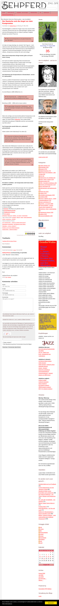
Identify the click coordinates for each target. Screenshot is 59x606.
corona (42, 529)
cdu (41, 527)
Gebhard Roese (13, 25)
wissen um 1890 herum (44, 375)
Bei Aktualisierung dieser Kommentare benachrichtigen (18, 344)
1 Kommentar (24, 215)
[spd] (39, 541)
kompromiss (8, 219)
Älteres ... (41, 580)
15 (50, 556)
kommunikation (44, 532)
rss (40, 12)
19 (44, 558)
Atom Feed (43, 227)
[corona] (39, 529)
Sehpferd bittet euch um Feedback (47, 484)
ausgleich (14, 217)
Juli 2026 (41, 575)
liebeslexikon (34, 12)
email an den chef (43, 157)
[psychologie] (39, 537)
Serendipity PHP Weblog (45, 588)
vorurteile (13, 219)
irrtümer (3, 219)
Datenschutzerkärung (7, 14)
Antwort (9, 277)
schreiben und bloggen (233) (47, 195)
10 (40, 556)
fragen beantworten (28, 217)
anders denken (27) (45, 165)
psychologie (43, 537)
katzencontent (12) (44, 181)
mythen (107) (43, 193)
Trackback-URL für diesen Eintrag (9, 241)
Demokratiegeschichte (9, 210)
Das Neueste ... (42, 578)
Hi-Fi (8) (42, 176)
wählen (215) (43, 214)
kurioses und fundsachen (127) (48, 184)
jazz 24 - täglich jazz (44, 352)
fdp (41, 530)
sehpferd (42, 539)
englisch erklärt (42, 380)
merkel (41, 534)
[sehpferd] (39, 539)
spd (41, 541)
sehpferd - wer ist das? (22, 12)
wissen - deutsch (43, 368)
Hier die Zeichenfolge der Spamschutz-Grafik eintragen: (14, 336)
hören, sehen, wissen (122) (47, 179)
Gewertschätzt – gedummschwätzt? (9, 229)
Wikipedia (17, 119)
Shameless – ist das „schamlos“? (9, 226)
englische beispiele (43, 382)
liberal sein (9, 215)
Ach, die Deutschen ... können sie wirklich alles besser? (14, 222)
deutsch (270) (43, 169)
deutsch (18, 217)
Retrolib (6, 208)
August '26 (46, 564)
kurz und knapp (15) (45, 186)
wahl (41, 543)
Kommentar (5, 297)
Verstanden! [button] (51, 602)
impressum (46, 12)
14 (48, 556)
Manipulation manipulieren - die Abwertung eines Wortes (14, 224)
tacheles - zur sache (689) (46, 203)
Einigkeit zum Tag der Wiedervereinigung (10, 227)
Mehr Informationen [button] (7, 603)
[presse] (39, 536)
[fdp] (39, 530)
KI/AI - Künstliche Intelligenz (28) (48, 183)
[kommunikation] (39, 532)
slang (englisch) (43, 383)
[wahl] (39, 543)
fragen (22, 217)
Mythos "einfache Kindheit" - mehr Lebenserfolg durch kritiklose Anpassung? (47, 517)
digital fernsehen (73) (45, 170)
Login (40, 596)
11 (42, 556)
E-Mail (4, 288)
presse (41, 536)
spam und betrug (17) (45, 202)
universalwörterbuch (44, 371)
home (3, 12)
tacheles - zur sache (17, 215)
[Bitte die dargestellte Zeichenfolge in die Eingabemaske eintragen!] (7, 333)
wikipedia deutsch (43, 366)
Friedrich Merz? (43, 506)
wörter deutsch (42, 362)
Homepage (5, 293)
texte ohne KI (11, 12)
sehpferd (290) (43, 196)
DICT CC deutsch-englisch (45, 388)
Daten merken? (7, 342)
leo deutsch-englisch (44, 385)
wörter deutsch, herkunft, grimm (46, 364)
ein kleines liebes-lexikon (45, 361)
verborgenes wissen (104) (46, 212)
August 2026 (42, 573)
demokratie (4, 215)
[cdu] (39, 527)
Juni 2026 (41, 576)
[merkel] (39, 534)
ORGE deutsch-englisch (45, 387)
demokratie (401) (44, 167)
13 (46, 556)
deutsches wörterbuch (44, 369)
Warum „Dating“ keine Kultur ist (46, 503)
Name (3, 284)
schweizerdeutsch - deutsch (46, 373)
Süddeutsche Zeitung (9, 212)
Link (6, 277)
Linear (14, 250)
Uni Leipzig (7, 214)
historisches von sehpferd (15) (47, 177)
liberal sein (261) (44, 191)
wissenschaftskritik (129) (46, 216)
